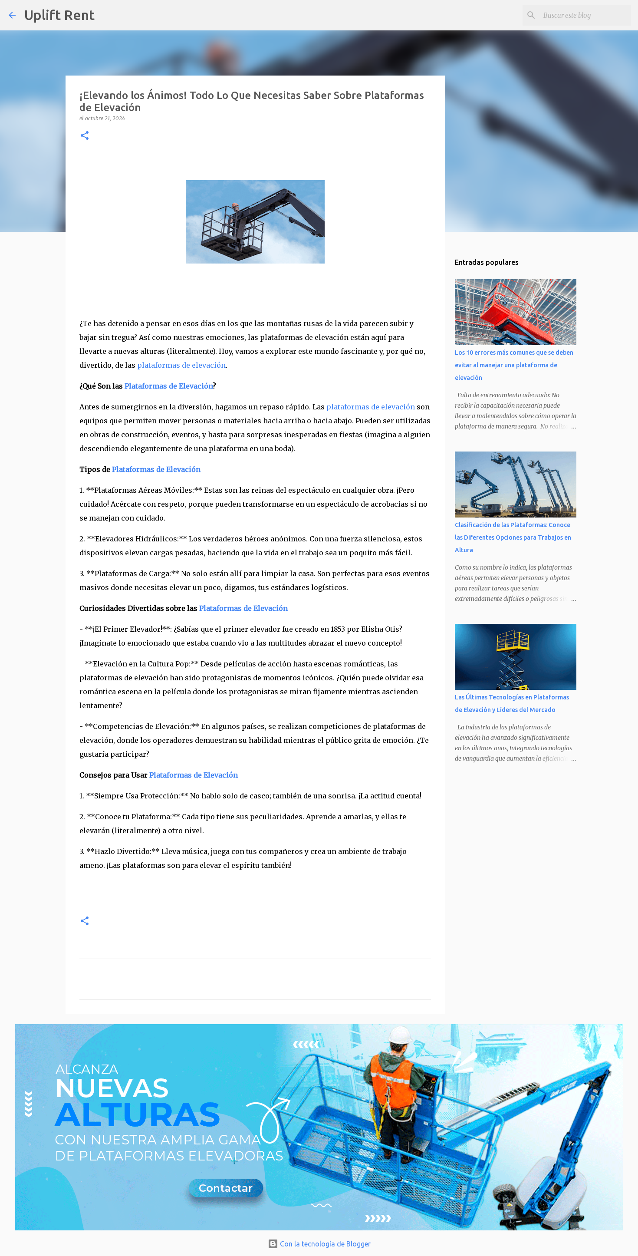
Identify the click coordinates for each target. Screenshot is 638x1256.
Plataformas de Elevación (169, 386)
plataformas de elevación (181, 365)
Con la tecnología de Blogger (324, 1244)
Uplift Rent (59, 15)
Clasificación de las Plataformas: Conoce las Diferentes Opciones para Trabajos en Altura (513, 537)
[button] (84, 136)
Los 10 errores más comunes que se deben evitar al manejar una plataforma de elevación (514, 365)
